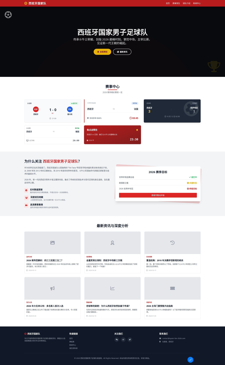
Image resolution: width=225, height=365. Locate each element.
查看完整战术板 (158, 195)
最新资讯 (123, 52)
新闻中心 (197, 3)
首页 (168, 3)
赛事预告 (176, 3)
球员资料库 (73, 348)
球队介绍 (186, 3)
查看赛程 (103, 52)
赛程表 (71, 342)
